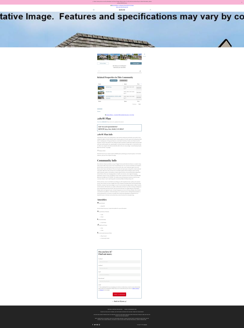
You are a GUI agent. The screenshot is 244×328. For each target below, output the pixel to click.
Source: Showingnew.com (130, 309)
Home (98, 111)
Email (99, 271)
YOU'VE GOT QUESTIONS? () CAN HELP (111, 128)
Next (140, 104)
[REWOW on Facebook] (92, 324)
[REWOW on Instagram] (99, 324)
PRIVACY (101, 290)
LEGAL (99, 284)
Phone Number (101, 278)
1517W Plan (109, 87)
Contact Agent (136, 63)
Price (138, 84)
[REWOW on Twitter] (95, 324)
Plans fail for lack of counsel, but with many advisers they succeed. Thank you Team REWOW (122, 311)
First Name (100, 258)
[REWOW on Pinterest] (97, 324)
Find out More (103, 63)
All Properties (114, 80)
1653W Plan (109, 91)
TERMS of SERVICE (135, 288)
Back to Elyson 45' (120, 301)
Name (99, 84)
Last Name (100, 265)
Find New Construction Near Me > (115, 309)
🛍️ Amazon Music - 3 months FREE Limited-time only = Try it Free (119, 114)
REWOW (122, 10)
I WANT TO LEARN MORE (119, 294)
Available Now (123, 80)
